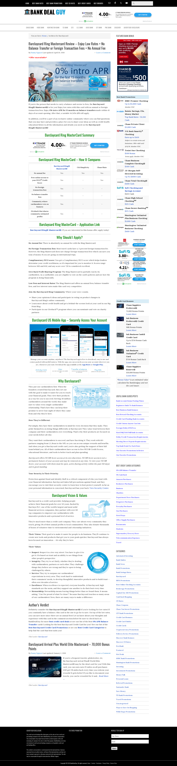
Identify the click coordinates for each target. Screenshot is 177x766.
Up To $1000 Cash (133, 176)
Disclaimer (99, 763)
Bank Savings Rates (123, 572)
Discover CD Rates (123, 642)
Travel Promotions (123, 699)
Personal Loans (122, 679)
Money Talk (120, 675)
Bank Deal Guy (44, 12)
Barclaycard (42, 637)
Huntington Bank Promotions (127, 662)
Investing (120, 667)
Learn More (131, 314)
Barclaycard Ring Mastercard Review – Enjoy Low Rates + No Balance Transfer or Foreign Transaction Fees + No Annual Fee (67, 46)
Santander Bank (122, 687)
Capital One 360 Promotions (127, 593)
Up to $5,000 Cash (133, 104)
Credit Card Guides (123, 621)
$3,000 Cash (130, 127)
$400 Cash (129, 184)
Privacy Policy (106, 763)
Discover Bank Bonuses (125, 638)
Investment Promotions (125, 671)
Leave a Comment (103, 53)
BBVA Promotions (123, 580)
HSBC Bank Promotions (125, 658)
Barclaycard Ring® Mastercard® (45, 230)
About (88, 763)
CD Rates (119, 601)
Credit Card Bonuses (124, 617)
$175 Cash (129, 211)
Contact (93, 763)
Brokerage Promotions (125, 589)
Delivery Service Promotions (127, 634)
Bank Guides (121, 560)
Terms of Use (113, 763)
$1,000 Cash (130, 221)
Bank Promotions (123, 568)
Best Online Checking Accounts (128, 585)
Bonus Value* (124, 380)
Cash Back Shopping (124, 597)
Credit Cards (121, 626)
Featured (119, 650)
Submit (114, 748)
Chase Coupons (122, 605)
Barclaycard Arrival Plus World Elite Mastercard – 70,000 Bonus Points (69, 646)
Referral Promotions (124, 683)
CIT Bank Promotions (124, 613)
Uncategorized (122, 703)
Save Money (120, 691)
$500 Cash (129, 166)
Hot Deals (120, 654)
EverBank (120, 646)
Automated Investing (124, 556)
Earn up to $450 (132, 137)
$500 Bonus (130, 153)
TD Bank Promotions (124, 695)
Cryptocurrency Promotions (127, 630)
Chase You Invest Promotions (127, 609)
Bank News (120, 564)
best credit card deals (59, 621)
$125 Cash (129, 204)
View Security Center (99, 488)
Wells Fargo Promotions (125, 712)
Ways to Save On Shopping (126, 708)
